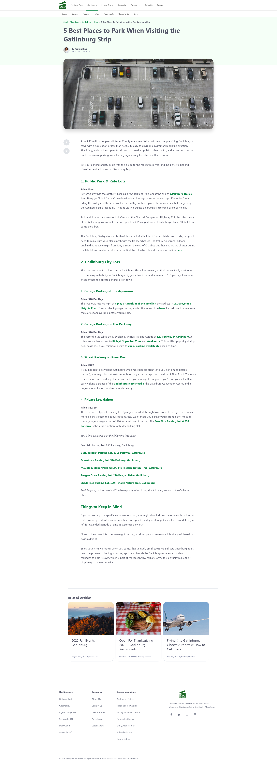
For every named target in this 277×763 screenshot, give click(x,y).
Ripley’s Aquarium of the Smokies (135, 303)
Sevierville (122, 5)
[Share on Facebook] (66, 142)
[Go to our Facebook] (171, 714)
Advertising (97, 718)
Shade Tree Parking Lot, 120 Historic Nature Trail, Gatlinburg (118, 482)
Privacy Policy (123, 758)
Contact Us (97, 705)
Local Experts (98, 725)
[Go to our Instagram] (195, 714)
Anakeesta (153, 341)
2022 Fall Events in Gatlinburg (85, 642)
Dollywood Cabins (125, 725)
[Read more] (91, 618)
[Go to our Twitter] (179, 714)
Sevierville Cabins (125, 718)
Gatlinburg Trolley (181, 193)
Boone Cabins (123, 738)
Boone (160, 5)
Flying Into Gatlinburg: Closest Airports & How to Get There (186, 644)
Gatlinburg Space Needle (129, 383)
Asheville (148, 5)
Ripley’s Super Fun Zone (126, 341)
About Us (96, 699)
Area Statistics (98, 712)
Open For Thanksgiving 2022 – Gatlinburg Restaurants (136, 644)
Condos (75, 14)
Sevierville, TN (66, 718)
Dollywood (135, 5)
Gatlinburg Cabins (125, 699)
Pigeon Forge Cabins (127, 705)
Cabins (64, 14)
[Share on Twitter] (66, 151)
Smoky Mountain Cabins (128, 712)
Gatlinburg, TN (66, 705)
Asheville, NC (65, 732)
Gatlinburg (92, 5)
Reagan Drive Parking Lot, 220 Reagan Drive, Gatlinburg (115, 475)
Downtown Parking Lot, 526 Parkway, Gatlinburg (110, 460)
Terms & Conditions (109, 758)
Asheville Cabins (124, 732)
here (179, 250)
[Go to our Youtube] (187, 714)
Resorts (86, 14)
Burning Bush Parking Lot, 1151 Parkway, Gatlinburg (113, 452)
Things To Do (123, 14)
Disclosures (134, 758)
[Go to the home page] (62, 5)
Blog (136, 14)
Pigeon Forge (107, 5)
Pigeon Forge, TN (67, 712)
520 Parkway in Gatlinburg (173, 336)
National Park (77, 5)
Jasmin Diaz (81, 48)
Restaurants (109, 14)
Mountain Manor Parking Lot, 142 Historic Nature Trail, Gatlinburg (121, 467)
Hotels (96, 14)
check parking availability (143, 346)
